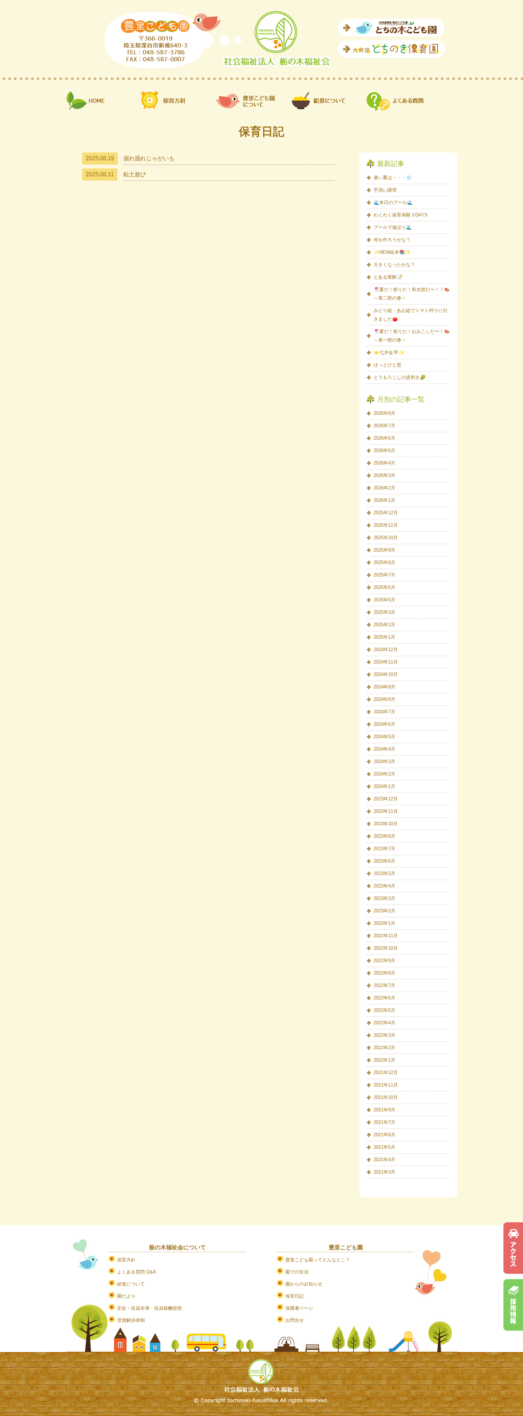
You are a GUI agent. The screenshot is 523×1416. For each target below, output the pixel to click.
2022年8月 (384, 973)
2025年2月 (384, 624)
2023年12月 (386, 798)
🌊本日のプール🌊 (393, 202)
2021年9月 (384, 1109)
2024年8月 (384, 699)
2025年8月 (384, 562)
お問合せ (294, 1320)
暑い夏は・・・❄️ (393, 177)
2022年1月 (384, 1060)
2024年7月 (384, 711)
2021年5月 (384, 1147)
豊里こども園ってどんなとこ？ (317, 1259)
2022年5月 (384, 1010)
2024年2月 (384, 774)
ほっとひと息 (387, 365)
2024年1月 (384, 786)
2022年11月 (386, 935)
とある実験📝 (388, 277)
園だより (126, 1296)
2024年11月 (386, 662)
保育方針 (126, 1259)
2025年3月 (384, 612)
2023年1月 (384, 923)
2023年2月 (384, 910)
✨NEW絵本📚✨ (392, 252)
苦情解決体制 (131, 1320)
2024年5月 (384, 736)
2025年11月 (386, 525)
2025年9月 (384, 550)
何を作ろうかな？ (392, 239)
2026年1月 (384, 500)
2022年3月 (384, 1035)
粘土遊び (134, 174)
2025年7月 (384, 575)
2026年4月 (384, 463)
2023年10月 (386, 823)
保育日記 (294, 1296)
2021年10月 (386, 1097)
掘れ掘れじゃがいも (149, 158)
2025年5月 (384, 599)
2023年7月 (384, 848)
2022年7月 (384, 985)
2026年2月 (384, 487)
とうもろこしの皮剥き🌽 (400, 377)
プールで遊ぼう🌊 (393, 227)
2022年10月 (386, 948)
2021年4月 (384, 1159)
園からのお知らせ (303, 1284)
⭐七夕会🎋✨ (389, 352)
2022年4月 (384, 1022)
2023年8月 (384, 836)
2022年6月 (384, 998)
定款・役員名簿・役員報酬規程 (149, 1308)
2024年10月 (386, 674)
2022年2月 (384, 1047)
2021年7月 (384, 1122)
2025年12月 (386, 512)
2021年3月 (384, 1172)
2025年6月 (384, 587)
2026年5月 (384, 450)
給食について (131, 1284)
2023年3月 (384, 898)
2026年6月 (384, 438)
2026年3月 (384, 475)
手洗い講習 (385, 190)
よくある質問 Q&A (136, 1272)
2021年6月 (384, 1134)
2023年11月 (386, 811)
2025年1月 (384, 637)
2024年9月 (384, 687)
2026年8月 (384, 413)
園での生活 (296, 1272)
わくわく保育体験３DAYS (401, 215)
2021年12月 (386, 1072)
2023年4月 (384, 886)
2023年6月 (384, 861)
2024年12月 (386, 649)
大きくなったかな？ (394, 264)
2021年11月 (386, 1085)
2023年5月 (384, 873)
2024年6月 (384, 724)
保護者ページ (299, 1308)
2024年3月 (384, 761)
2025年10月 (386, 537)
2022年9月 (384, 960)
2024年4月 (384, 749)
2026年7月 (384, 425)
